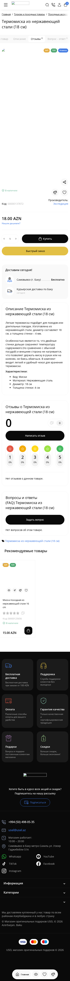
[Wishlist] (64, 192)
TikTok (13, 863)
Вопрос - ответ (57, 39)
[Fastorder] (14, 590)
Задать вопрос (35, 519)
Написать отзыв (35, 435)
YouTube (48, 856)
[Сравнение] (53, 974)
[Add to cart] (28, 631)
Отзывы (37, 39)
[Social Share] (64, 182)
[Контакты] (53, 5)
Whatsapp (15, 856)
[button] (56, 550)
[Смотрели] (36, 974)
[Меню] (6, 5)
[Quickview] (8, 590)
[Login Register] (59, 5)
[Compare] (55, 192)
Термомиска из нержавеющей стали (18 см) (32, 541)
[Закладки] (44, 974)
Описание (19, 39)
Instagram (15, 871)
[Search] (47, 5)
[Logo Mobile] (20, 4)
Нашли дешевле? (11, 223)
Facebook (49, 863)
